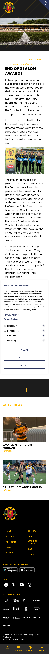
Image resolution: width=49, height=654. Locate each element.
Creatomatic (19, 639)
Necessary (12, 326)
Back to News (35, 59)
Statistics (11, 336)
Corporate (33, 531)
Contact (32, 554)
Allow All (24, 350)
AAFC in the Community (33, 542)
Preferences (13, 331)
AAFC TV (10, 553)
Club (30, 549)
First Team (11, 542)
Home (8, 531)
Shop (30, 536)
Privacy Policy (28, 635)
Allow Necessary (24, 358)
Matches (10, 536)
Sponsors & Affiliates (13, 594)
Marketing (12, 341)
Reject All (24, 366)
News (8, 547)
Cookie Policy (11, 319)
